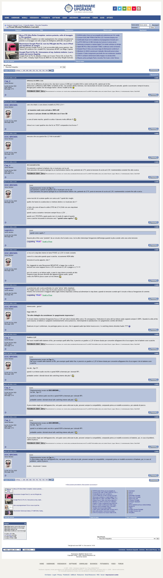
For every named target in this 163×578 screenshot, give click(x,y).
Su (159, 549)
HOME (7, 17)
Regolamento (69, 30)
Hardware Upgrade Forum (14, 25)
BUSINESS (93, 563)
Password (134, 27)
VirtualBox (132, 512)
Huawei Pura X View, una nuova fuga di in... (105, 500)
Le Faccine (8, 535)
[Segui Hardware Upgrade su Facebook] (115, 8)
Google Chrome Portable (136, 509)
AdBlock (73, 574)
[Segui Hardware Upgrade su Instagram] (139, 8)
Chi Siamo (48, 574)
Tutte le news (80, 61)
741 (37, 70)
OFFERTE (110, 17)
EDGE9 (65, 17)
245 (24, 70)
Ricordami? (155, 25)
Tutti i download (131, 517)
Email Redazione (90, 574)
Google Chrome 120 (134, 511)
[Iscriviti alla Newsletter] (124, 8)
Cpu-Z (130, 503)
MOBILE (24, 17)
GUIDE (102, 17)
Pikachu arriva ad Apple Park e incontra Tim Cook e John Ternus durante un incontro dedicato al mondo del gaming (97, 59)
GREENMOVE (73, 17)
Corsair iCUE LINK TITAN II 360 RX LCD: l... (105, 492)
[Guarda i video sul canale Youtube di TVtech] (134, 8)
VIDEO (113, 563)
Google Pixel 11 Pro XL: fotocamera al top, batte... (27, 500)
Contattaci (122, 549)
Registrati (18, 30)
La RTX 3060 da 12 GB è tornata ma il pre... (105, 495)
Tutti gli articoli (9, 61)
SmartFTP (132, 506)
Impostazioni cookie (112, 574)
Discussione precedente (74, 484)
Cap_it (7, 81)
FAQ (41, 30)
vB (10, 533)
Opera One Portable (134, 497)
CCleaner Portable (134, 500)
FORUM (95, 17)
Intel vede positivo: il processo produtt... (104, 511)
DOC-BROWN (11, 105)
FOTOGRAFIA (45, 17)
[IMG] (11, 536)
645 (27, 70)
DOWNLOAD (83, 563)
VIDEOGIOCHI (34, 17)
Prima (18, 70)
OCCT (131, 494)
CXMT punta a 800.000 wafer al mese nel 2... (106, 509)
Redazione (80, 574)
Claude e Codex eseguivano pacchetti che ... (105, 503)
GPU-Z (131, 492)
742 (40, 70)
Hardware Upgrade (132, 549)
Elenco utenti (108, 30)
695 (30, 70)
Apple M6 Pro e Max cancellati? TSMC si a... (105, 498)
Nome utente (135, 25)
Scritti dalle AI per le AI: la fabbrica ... (103, 494)
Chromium (132, 491)
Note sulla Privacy (151, 549)
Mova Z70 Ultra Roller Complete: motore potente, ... (28, 489)
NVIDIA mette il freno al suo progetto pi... (104, 491)
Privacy (59, 574)
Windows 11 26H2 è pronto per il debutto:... (105, 501)
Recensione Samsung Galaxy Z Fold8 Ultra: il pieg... (28, 511)
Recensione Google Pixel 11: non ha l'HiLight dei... (27, 494)
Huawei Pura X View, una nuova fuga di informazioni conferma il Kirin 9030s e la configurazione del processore (97, 49)
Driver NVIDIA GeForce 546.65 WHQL (140, 505)
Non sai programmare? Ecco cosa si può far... (26, 505)
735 (34, 70)
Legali (54, 574)
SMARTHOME (85, 17)
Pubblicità (66, 574)
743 (43, 70)
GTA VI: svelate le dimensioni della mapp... (105, 505)
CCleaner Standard (134, 501)
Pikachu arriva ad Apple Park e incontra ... (105, 506)
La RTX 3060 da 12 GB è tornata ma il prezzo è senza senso (96, 42)
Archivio (142, 549)
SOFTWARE (56, 17)
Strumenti (154, 75)
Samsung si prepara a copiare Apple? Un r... (105, 497)
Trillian (130, 508)
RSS (98, 574)
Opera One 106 (133, 498)
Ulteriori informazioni (118, 569)
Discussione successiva (89, 484)
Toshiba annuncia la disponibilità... (102, 508)
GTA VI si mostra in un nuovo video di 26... (105, 512)
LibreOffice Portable (134, 495)
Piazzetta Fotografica (41, 25)
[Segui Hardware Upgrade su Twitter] (120, 8)
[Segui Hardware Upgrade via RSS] (129, 8)
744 (46, 70)
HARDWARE (15, 17)
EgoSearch (143, 30)
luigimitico (9, 230)
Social (102, 574)
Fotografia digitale (29, 25)
